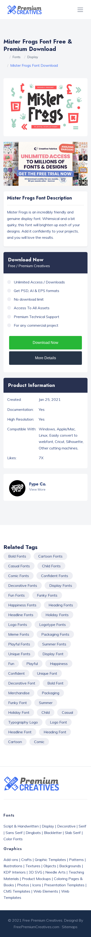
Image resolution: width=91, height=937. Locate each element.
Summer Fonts (54, 644)
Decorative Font (21, 683)
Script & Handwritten (21, 826)
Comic (39, 741)
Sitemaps (69, 926)
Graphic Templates (50, 859)
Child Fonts (51, 566)
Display (32, 57)
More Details (45, 358)
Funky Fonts (47, 595)
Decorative (66, 826)
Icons (36, 885)
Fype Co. (37, 484)
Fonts (17, 57)
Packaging (50, 693)
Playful (32, 663)
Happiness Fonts (22, 605)
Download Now (45, 343)
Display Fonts (60, 585)
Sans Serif (14, 832)
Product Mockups (36, 878)
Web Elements (45, 891)
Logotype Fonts (52, 624)
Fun (11, 663)
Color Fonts (13, 839)
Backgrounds (70, 866)
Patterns (76, 859)
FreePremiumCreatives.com (36, 926)
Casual (67, 712)
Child (46, 712)
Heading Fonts (61, 605)
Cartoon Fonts (50, 556)
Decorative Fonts (22, 585)
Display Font (52, 653)
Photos (23, 885)
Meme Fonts (18, 634)
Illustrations (13, 866)
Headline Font (20, 732)
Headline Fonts (20, 614)
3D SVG (35, 872)
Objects (49, 866)
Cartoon (15, 741)
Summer (45, 702)
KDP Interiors (15, 872)
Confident (16, 673)
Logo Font (58, 722)
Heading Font (55, 732)
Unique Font (47, 673)
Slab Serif (73, 832)
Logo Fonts (17, 624)
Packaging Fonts (55, 634)
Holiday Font (18, 712)
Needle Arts (55, 872)
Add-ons (11, 859)
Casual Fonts (19, 566)
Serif (82, 826)
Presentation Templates (64, 885)
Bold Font (55, 683)
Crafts (26, 859)
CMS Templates (17, 891)
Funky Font (17, 702)
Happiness (59, 663)
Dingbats (33, 832)
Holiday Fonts (57, 614)
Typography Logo (23, 722)
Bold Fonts (17, 556)
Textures (32, 866)
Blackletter (53, 832)
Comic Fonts (18, 575)
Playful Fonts (19, 644)
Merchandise (19, 693)
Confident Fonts (54, 575)
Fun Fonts (16, 595)
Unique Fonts (19, 653)
